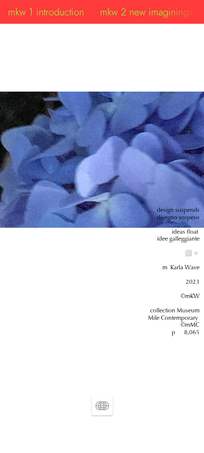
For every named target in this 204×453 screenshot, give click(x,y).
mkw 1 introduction (46, 12)
